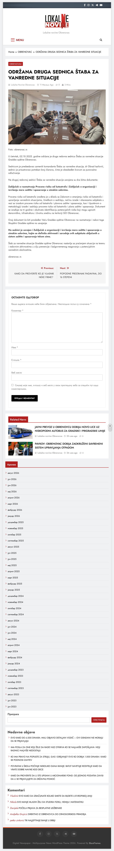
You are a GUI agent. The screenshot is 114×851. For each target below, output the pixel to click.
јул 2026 (12, 479)
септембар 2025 (16, 540)
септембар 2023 (16, 688)
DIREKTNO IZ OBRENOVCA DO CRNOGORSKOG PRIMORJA (57, 814)
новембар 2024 (15, 602)
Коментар (17, 310)
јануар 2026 (14, 516)
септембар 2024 (16, 614)
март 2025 (13, 577)
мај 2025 (12, 565)
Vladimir (14, 796)
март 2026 (13, 503)
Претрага (13, 714)
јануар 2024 (14, 663)
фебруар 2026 (15, 510)
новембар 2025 (15, 528)
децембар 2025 (15, 522)
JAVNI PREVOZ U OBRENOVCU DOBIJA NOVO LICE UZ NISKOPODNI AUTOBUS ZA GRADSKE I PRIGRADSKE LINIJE (70, 429)
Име (14, 347)
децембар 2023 (15, 669)
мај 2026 (12, 491)
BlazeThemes (94, 843)
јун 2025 (12, 559)
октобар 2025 (14, 534)
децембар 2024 (16, 596)
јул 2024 (12, 626)
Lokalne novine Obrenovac (23, 84)
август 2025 (13, 546)
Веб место (16, 372)
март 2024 (13, 651)
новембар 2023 (15, 676)
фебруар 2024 (15, 657)
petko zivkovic (17, 820)
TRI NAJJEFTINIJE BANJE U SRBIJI (40, 820)
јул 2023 (12, 700)
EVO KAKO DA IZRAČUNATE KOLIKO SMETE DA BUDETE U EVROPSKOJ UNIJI (55, 796)
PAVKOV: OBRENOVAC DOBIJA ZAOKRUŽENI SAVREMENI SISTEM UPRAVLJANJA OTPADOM (69, 446)
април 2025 (13, 571)
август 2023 (13, 694)
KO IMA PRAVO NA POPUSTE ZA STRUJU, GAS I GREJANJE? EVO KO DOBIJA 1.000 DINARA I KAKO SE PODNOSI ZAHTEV (58, 758)
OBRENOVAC (15, 63)
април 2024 (14, 645)
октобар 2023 (14, 682)
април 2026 (14, 497)
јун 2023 (12, 706)
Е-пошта (16, 360)
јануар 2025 (14, 589)
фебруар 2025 (15, 583)
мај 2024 (12, 639)
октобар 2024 (14, 608)
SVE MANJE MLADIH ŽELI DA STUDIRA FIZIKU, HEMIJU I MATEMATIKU (50, 802)
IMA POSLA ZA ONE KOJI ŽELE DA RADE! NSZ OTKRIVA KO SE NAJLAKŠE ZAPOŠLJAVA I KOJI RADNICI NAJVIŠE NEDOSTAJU (55, 749)
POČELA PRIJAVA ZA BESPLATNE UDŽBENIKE (40, 808)
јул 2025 (12, 553)
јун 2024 (12, 632)
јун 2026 (12, 485)
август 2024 (13, 620)
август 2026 (13, 473)
